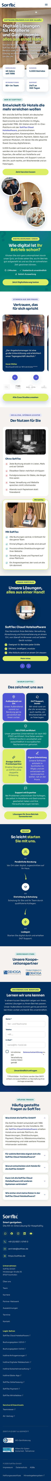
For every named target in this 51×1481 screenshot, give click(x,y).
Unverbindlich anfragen (25, 1070)
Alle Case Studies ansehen (25, 397)
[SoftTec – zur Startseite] (8, 5)
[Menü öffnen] (46, 5)
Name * (9, 1019)
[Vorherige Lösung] (22, 666)
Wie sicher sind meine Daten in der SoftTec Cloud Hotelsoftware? (22, 1194)
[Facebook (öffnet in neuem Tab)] (11, 1233)
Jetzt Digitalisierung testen (25, 282)
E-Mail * (9, 1040)
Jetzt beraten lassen (25, 172)
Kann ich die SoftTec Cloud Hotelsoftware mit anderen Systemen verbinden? (18, 1181)
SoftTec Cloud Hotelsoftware (23, 1129)
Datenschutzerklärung (33, 1052)
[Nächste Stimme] (36, 377)
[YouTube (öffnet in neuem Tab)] (30, 1233)
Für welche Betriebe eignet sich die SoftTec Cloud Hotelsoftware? (22, 1155)
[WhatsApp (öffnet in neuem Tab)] (5, 1233)
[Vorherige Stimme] (15, 377)
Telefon (9, 1030)
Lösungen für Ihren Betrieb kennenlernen (25, 815)
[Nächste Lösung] (28, 666)
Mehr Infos (25, 658)
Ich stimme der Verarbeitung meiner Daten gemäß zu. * (28, 1057)
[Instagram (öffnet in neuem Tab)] (18, 1233)
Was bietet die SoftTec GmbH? (20, 1118)
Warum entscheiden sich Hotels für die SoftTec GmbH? (22, 1167)
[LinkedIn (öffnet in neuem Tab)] (24, 1233)
